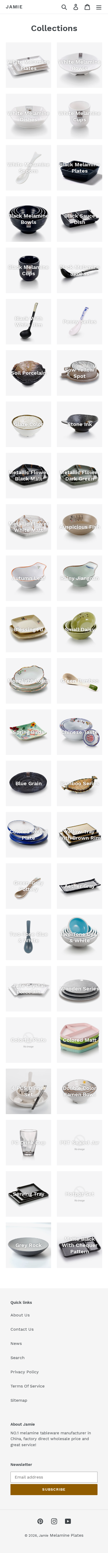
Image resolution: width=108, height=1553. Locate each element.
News (16, 1343)
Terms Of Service (27, 1386)
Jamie (14, 6)
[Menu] (99, 7)
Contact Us (22, 1329)
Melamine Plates (66, 1535)
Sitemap (18, 1400)
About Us (20, 1314)
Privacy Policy (24, 1371)
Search (17, 1357)
